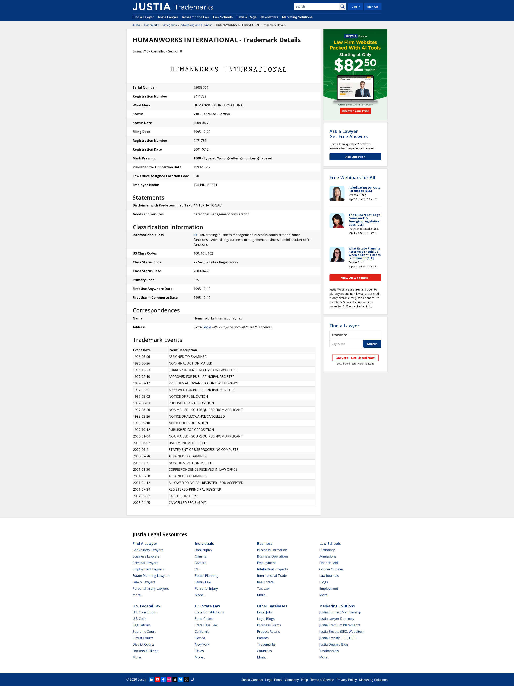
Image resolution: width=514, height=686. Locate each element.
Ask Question (355, 157)
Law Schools (223, 17)
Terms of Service (322, 680)
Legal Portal (273, 680)
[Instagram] (169, 679)
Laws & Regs (247, 17)
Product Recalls (268, 631)
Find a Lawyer (143, 17)
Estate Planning (206, 575)
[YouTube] (157, 679)
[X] (186, 679)
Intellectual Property (272, 569)
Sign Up (372, 6)
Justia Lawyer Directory (336, 618)
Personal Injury (206, 588)
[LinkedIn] (151, 679)
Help (304, 680)
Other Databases (272, 606)
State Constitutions (209, 612)
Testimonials (329, 651)
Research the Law (195, 17)
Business (264, 543)
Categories (170, 25)
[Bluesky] (180, 679)
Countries (264, 651)
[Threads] (174, 679)
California (202, 631)
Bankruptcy (203, 550)
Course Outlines (331, 569)
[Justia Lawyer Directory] (192, 679)
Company (292, 680)
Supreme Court (144, 631)
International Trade (272, 575)
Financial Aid (328, 563)
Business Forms (269, 625)
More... (138, 595)
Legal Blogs (266, 618)
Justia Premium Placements (339, 625)
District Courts (143, 644)
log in (207, 327)
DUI (198, 569)
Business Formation (272, 550)
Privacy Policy (347, 680)
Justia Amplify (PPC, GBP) (338, 638)
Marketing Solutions (297, 17)
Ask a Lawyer (168, 17)
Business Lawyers (146, 556)
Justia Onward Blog (333, 644)
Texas (199, 651)
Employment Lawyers (149, 569)
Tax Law (263, 588)
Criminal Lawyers (145, 563)
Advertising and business (196, 25)
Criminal (201, 556)
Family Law (203, 582)
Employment (266, 563)
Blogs (323, 582)
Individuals (204, 543)
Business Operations (273, 556)
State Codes (204, 618)
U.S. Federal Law (147, 606)
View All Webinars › (355, 278)
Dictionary (327, 550)
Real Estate (265, 582)
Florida (200, 638)
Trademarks (151, 25)
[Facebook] (163, 679)
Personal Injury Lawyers (151, 588)
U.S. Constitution (145, 612)
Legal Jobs (265, 612)
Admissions (327, 556)
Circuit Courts (143, 638)
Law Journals (329, 575)
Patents (263, 638)
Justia (136, 25)
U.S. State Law (207, 606)
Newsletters (269, 17)
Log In (356, 6)
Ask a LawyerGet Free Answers (348, 133)
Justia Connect (252, 680)
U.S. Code (139, 618)
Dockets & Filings (145, 651)
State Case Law (206, 625)
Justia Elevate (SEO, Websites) (341, 631)
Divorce (200, 563)
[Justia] (152, 6)
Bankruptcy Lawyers (148, 550)
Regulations (142, 625)
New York (202, 644)
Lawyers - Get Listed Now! (355, 358)
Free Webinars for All (352, 177)
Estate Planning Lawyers (151, 575)
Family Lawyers (144, 582)
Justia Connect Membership (340, 612)
